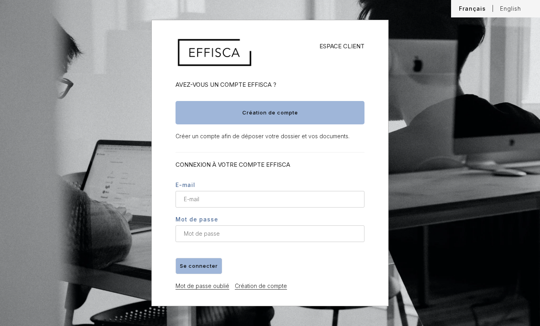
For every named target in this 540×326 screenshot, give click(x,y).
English (510, 8)
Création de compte (261, 285)
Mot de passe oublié (202, 285)
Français (472, 8)
